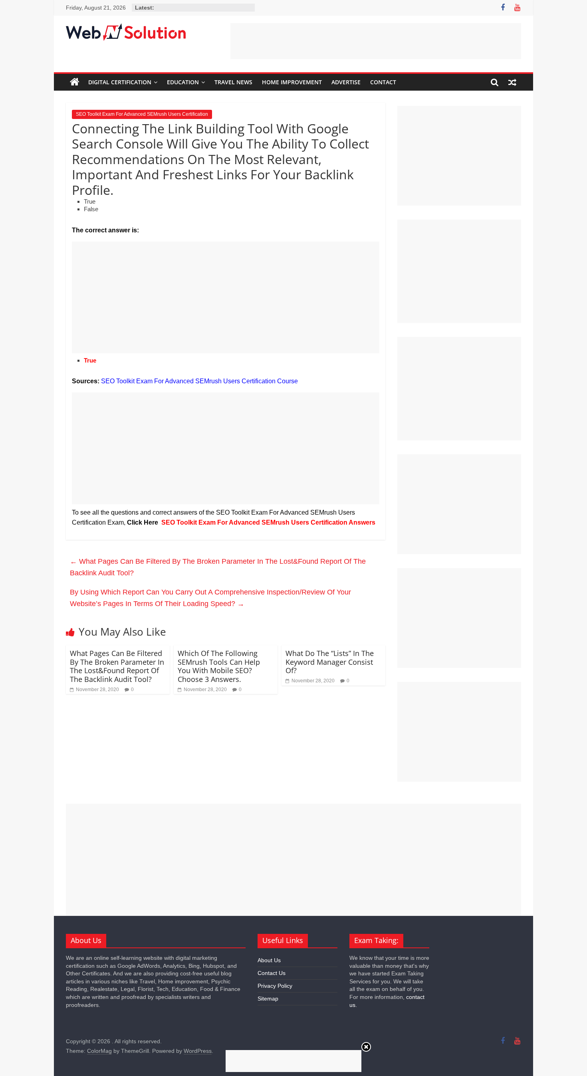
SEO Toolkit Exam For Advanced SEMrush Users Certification (142, 114)
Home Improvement (292, 82)
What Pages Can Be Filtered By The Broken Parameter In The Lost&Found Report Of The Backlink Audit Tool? (218, 567)
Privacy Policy (275, 986)
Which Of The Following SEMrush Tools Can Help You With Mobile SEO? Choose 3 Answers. (219, 666)
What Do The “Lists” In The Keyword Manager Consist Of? (330, 661)
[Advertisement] (375, 41)
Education (183, 82)
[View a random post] (512, 82)
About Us (269, 960)
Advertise (346, 82)
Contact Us (272, 973)
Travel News (233, 82)
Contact (383, 82)
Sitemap (268, 998)
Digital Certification (119, 82)
